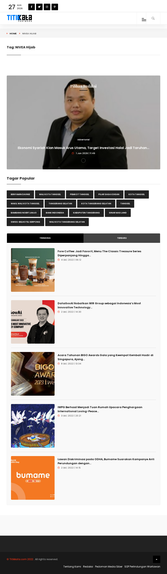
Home (13, 33)
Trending (45, 238)
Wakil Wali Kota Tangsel (25, 203)
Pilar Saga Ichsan (108, 194)
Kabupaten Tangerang (86, 212)
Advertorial (83, 139)
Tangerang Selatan (60, 203)
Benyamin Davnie (20, 194)
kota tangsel (137, 194)
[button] (83, 160)
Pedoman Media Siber (108, 566)
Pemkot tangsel (79, 194)
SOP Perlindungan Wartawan (142, 566)
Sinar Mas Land (118, 212)
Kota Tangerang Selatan (96, 203)
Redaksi (88, 566)
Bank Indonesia (55, 212)
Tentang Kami (72, 566)
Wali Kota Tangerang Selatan (67, 221)
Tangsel (125, 203)
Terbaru (122, 238)
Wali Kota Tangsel (50, 194)
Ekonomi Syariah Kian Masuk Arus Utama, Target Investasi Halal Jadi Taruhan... (83, 147)
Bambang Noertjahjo (24, 212)
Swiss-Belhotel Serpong (25, 221)
